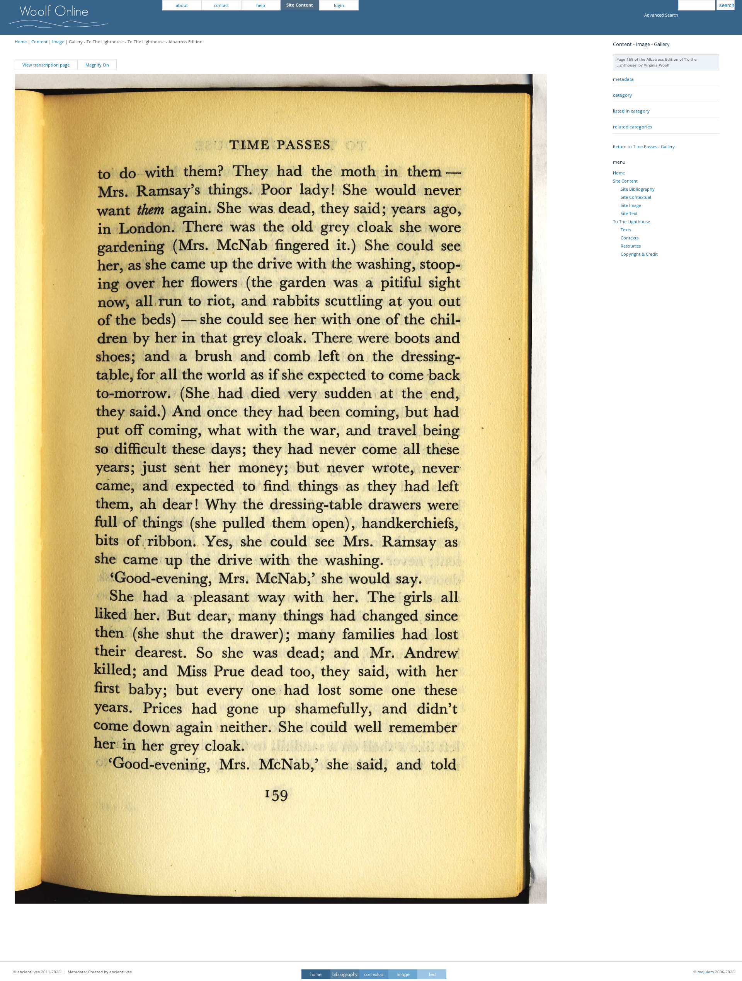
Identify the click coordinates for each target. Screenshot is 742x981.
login (339, 5)
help (260, 5)
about (182, 5)
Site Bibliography (638, 189)
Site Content (625, 181)
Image (58, 41)
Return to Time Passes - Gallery (644, 146)
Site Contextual (636, 197)
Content (39, 41)
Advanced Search (661, 15)
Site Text (629, 213)
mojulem (706, 971)
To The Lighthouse (631, 221)
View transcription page (46, 65)
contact (221, 5)
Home (21, 41)
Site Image (631, 205)
